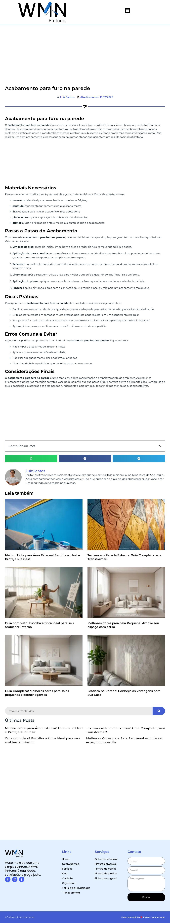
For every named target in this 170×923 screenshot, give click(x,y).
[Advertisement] (85, 50)
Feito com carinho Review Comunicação (143, 917)
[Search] (159, 711)
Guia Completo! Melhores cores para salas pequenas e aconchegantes (37, 693)
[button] (127, 10)
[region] (126, 901)
